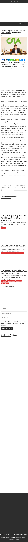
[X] (5, 60)
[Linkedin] (8, 60)
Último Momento (19, 253)
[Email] (14, 60)
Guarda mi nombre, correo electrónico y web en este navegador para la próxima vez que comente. (13, 323)
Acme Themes (15, 539)
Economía (4, 179)
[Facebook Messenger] (23, 60)
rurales (4, 180)
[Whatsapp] (11, 60)
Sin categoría (19, 281)
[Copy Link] (17, 60)
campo (10, 179)
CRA (14, 179)
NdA (12, 35)
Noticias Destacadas (11, 253)
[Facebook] (2, 60)
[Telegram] (20, 60)
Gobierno (17, 179)
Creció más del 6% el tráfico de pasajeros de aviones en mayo (21, 187)
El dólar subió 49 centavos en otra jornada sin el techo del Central (7, 188)
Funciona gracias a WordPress (9, 537)
